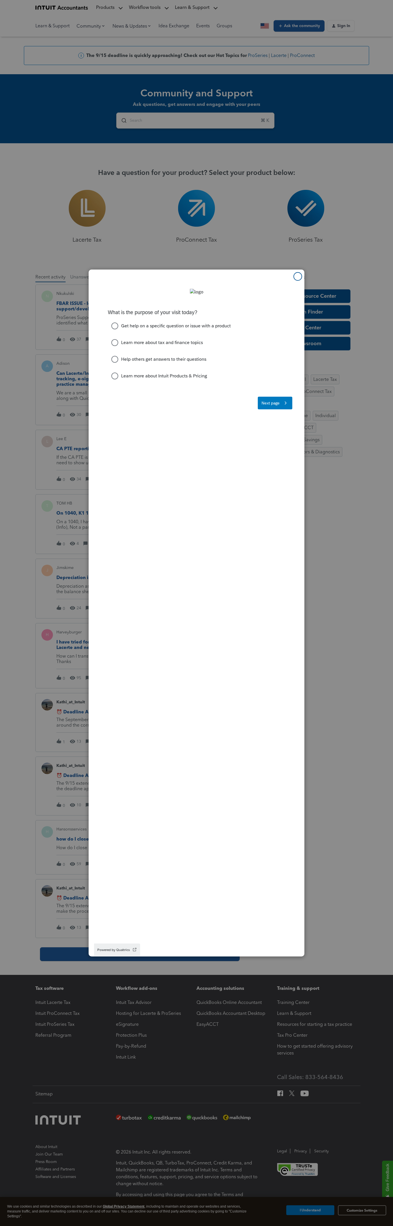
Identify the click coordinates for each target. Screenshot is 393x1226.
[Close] (298, 276)
